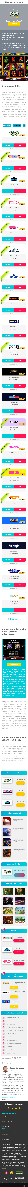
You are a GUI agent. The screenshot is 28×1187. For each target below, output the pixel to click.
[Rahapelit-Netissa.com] (14, 2)
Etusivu (4, 1097)
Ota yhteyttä (6, 1137)
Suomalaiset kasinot (12, 1040)
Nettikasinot (6, 1119)
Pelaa (20, 145)
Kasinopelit (9, 1049)
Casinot (5, 1116)
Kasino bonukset (11, 1024)
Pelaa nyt (14, 23)
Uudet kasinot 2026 (7, 1121)
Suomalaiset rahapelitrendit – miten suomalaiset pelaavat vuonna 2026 (19, 851)
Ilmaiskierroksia (6, 1126)
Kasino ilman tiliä (7, 1124)
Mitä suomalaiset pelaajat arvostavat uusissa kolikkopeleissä (18, 829)
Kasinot (9, 1020)
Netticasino (10, 1046)
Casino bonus (10, 1037)
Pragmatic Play (12, 106)
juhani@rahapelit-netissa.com (16, 1094)
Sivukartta (5, 1134)
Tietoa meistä (6, 1139)
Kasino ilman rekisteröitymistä (14, 1043)
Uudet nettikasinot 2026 (13, 1017)
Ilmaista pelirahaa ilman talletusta (15, 1030)
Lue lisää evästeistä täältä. (19, 1185)
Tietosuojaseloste (7, 1132)
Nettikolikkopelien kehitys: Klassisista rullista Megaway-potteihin (19, 840)
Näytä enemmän (12, 619)
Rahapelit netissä (11, 1053)
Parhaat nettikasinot (12, 1033)
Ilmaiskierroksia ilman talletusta (15, 1027)
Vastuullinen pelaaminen (8, 1142)
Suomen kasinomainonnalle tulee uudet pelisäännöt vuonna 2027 (18, 819)
